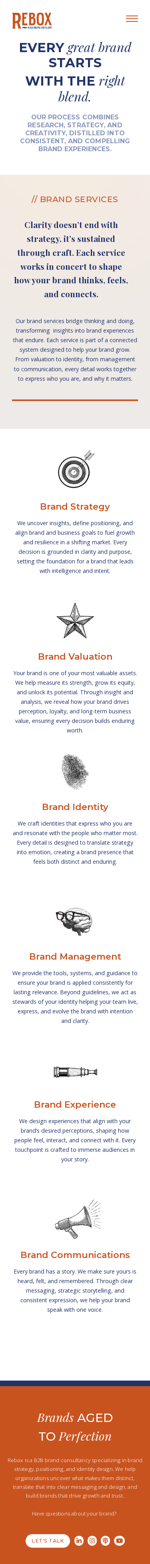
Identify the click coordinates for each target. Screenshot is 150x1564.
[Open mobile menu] (132, 19)
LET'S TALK (48, 1541)
